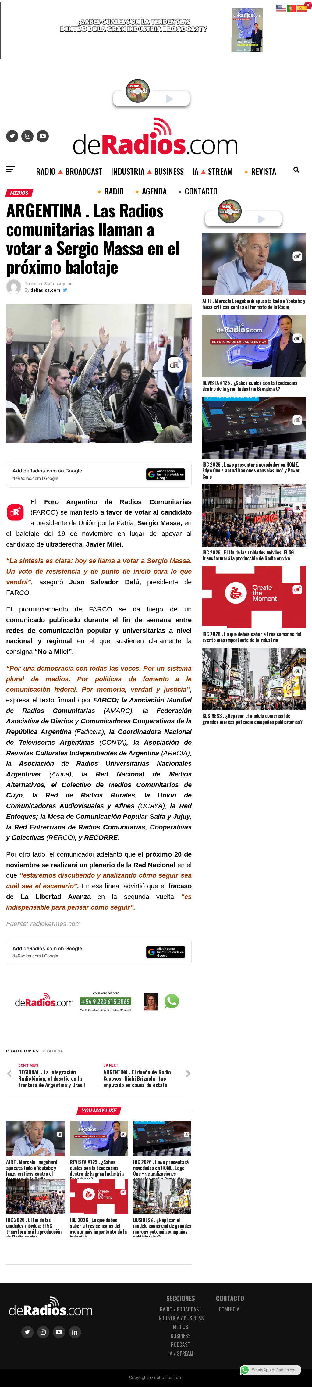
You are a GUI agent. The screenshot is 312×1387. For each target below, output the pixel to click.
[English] (281, 8)
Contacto (230, 1298)
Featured (53, 1051)
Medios (180, 1327)
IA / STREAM (180, 1353)
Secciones (180, 1298)
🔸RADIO (109, 191)
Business (181, 1335)
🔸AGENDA (149, 191)
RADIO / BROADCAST (181, 1309)
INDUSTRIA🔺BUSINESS (147, 171)
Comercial (230, 1309)
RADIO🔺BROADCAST (69, 171)
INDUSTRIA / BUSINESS (181, 1318)
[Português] (292, 8)
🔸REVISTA (258, 171)
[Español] (302, 8)
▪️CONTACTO (196, 191)
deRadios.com (45, 290)
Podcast (180, 1344)
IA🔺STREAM (212, 171)
